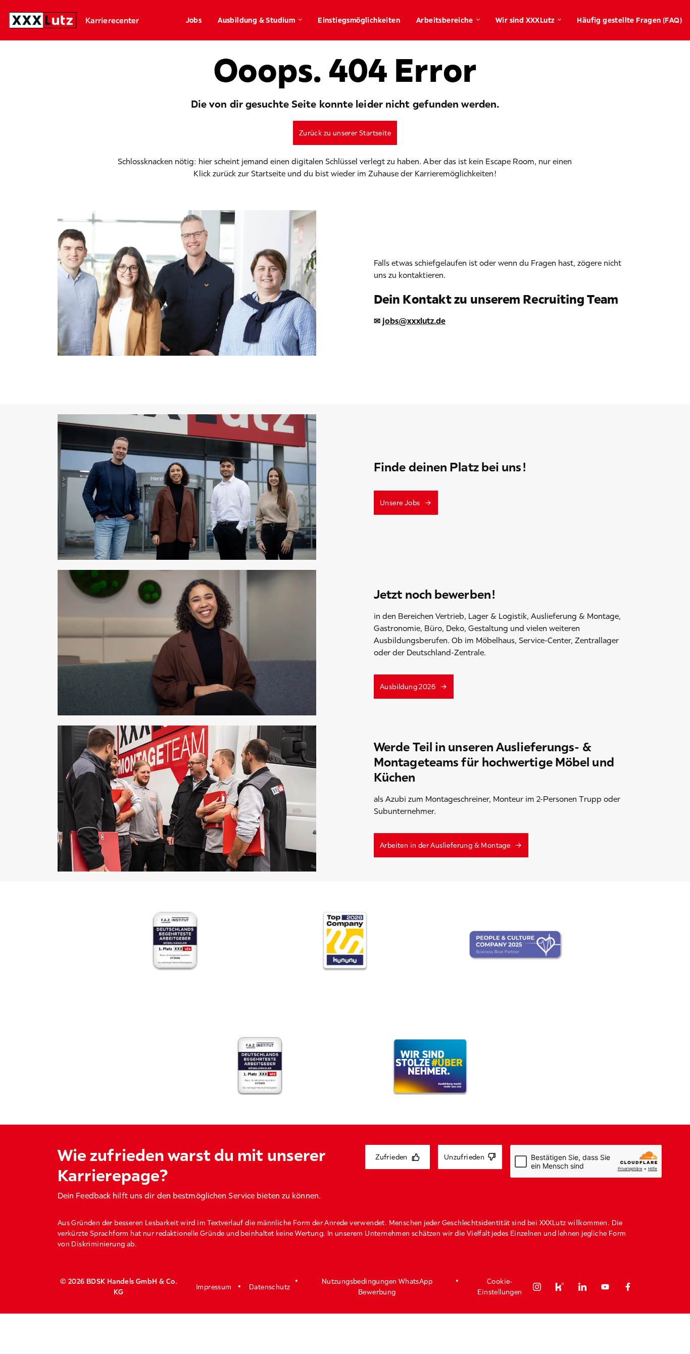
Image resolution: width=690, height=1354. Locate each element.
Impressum (214, 1286)
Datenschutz (269, 1286)
